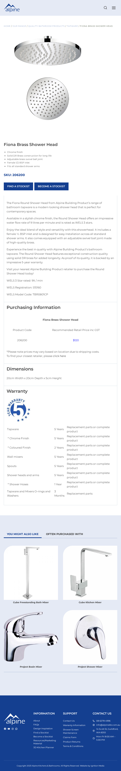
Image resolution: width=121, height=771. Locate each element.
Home (7, 26)
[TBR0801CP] (48, 78)
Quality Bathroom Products (46, 26)
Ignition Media (97, 766)
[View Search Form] (105, 8)
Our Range (19, 26)
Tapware (72, 26)
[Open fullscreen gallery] (89, 119)
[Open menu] (113, 8)
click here (59, 356)
